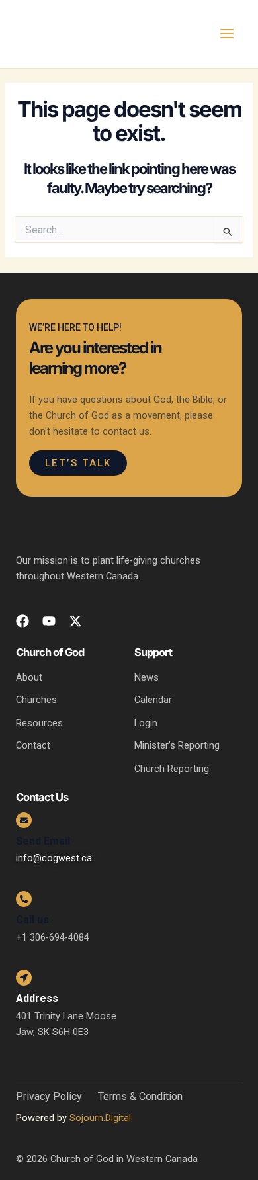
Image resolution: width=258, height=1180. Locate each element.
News (146, 677)
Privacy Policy (49, 1096)
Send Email (43, 841)
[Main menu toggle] (227, 34)
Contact (33, 745)
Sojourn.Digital (100, 1118)
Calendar (153, 700)
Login (145, 723)
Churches (36, 700)
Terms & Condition (140, 1096)
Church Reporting (171, 769)
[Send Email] (24, 820)
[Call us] (24, 899)
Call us (32, 919)
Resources (39, 723)
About (29, 677)
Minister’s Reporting (177, 745)
